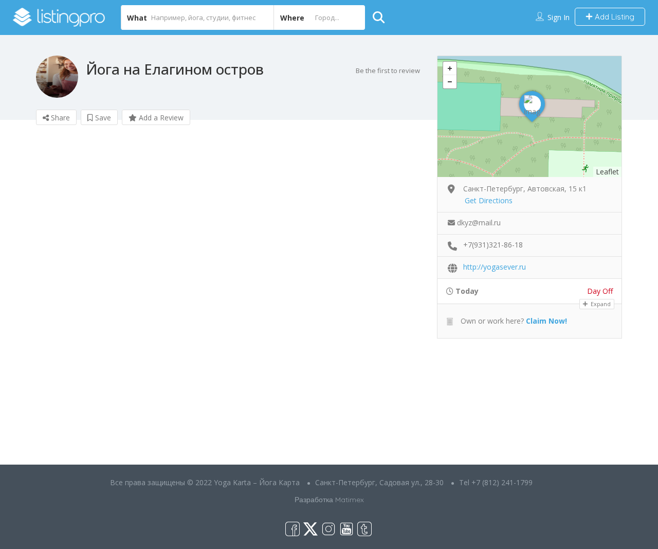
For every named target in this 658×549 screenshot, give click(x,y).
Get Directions (489, 200)
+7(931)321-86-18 (493, 245)
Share (59, 117)
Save (102, 117)
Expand (600, 304)
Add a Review (160, 117)
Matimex (349, 499)
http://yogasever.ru (494, 267)
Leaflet (607, 171)
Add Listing (613, 17)
